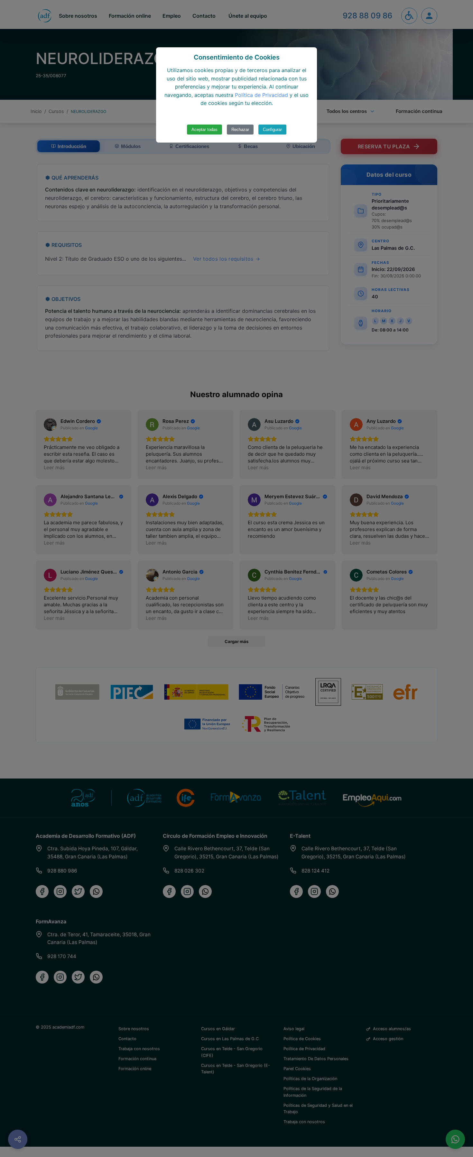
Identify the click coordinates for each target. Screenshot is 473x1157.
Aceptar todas (204, 129)
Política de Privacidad (261, 95)
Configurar (272, 129)
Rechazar (240, 129)
